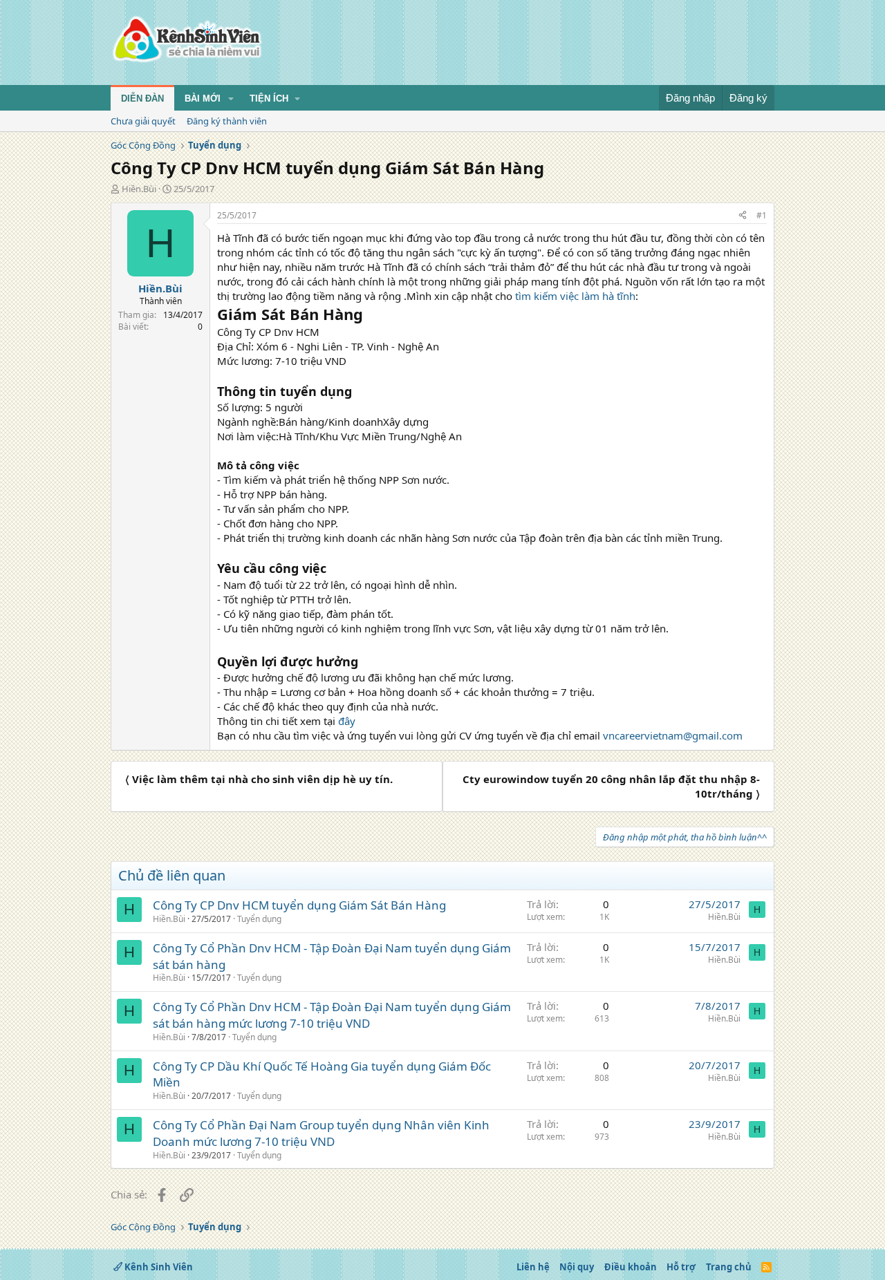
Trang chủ (729, 1267)
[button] (231, 99)
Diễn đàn (142, 98)
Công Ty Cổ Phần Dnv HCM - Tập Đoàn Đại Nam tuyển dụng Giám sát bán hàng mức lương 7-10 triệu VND (332, 1015)
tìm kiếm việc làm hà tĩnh (575, 296)
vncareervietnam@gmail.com (673, 735)
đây (346, 721)
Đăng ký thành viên (227, 121)
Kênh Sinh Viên (157, 1267)
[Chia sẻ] (743, 216)
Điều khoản (630, 1267)
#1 (761, 215)
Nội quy (576, 1267)
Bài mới (203, 98)
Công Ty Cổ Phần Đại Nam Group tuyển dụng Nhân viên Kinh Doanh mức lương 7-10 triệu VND (321, 1133)
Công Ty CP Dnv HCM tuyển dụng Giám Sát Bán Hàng (299, 905)
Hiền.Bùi (139, 188)
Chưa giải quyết (143, 121)
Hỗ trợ (681, 1267)
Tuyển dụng (259, 919)
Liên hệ (533, 1267)
